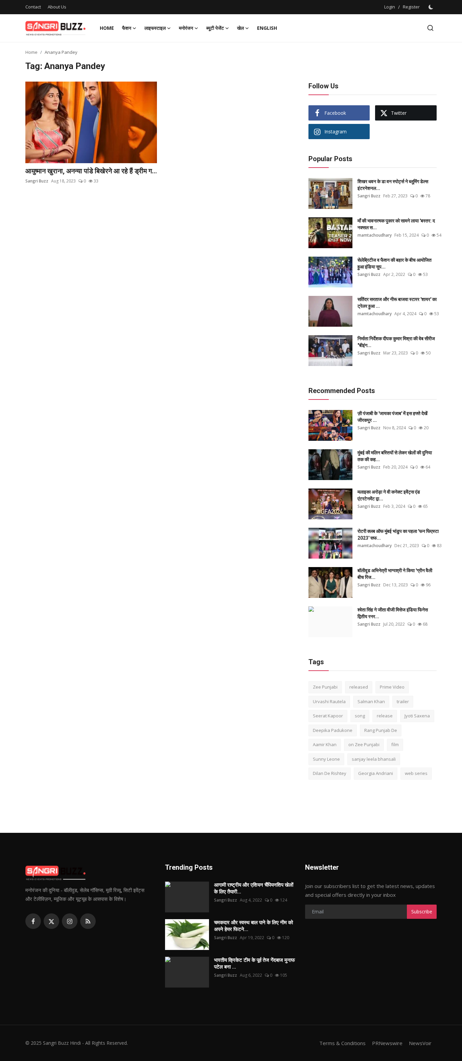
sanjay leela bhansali (374, 759)
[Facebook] (33, 921)
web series (416, 773)
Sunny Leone (326, 759)
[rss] (88, 921)
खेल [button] (240, 28)
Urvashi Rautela (329, 701)
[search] (430, 28)
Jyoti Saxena (417, 716)
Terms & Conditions (342, 1043)
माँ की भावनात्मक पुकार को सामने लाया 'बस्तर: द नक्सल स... (396, 224)
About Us (57, 7)
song (360, 716)
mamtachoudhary (374, 235)
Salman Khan (371, 701)
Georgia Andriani (375, 773)
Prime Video (392, 687)
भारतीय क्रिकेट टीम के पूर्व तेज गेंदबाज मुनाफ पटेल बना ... (254, 963)
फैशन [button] (126, 28)
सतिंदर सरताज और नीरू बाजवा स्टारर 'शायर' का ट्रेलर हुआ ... (397, 303)
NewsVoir (420, 1043)
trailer (403, 701)
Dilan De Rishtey (329, 773)
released (358, 687)
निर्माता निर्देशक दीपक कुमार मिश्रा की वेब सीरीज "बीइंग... (396, 342)
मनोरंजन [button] (186, 28)
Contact (33, 7)
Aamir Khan (325, 744)
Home (107, 28)
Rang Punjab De (380, 730)
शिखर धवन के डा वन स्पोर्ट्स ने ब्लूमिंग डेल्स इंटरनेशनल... (392, 185)
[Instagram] (69, 921)
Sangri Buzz (36, 181)
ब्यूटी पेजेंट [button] (215, 28)
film (395, 744)
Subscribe (421, 911)
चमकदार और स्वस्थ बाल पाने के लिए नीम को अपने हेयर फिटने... (253, 925)
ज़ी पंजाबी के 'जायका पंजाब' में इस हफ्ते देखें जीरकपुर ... (392, 417)
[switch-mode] (431, 7)
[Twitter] (51, 921)
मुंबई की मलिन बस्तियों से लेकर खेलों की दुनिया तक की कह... (394, 456)
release (385, 716)
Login (389, 7)
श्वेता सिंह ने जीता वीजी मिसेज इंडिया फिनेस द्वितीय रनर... (392, 613)
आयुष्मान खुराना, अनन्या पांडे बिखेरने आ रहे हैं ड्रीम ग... (91, 171)
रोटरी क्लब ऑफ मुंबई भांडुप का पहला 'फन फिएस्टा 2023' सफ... (398, 534)
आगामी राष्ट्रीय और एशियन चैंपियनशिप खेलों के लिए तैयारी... (253, 888)
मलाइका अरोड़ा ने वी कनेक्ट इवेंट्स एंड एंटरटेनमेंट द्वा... (388, 495)
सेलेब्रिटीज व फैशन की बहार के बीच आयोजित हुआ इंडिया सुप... (394, 263)
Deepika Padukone (332, 730)
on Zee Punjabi (363, 744)
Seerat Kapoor (328, 716)
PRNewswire (387, 1043)
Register (411, 7)
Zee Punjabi (325, 687)
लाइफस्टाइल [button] (155, 28)
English (267, 28)
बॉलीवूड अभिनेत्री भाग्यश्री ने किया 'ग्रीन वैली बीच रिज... (394, 574)
